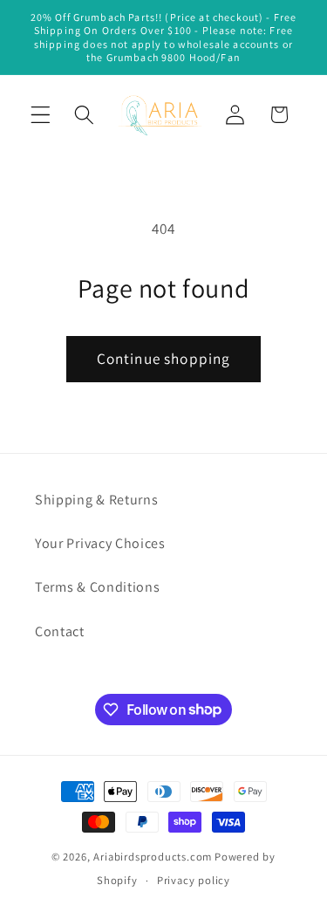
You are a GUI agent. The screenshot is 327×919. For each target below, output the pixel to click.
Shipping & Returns (96, 499)
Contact (60, 631)
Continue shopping (164, 358)
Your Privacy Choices (100, 543)
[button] (40, 115)
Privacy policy (193, 880)
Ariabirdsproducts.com (152, 856)
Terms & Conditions (97, 587)
